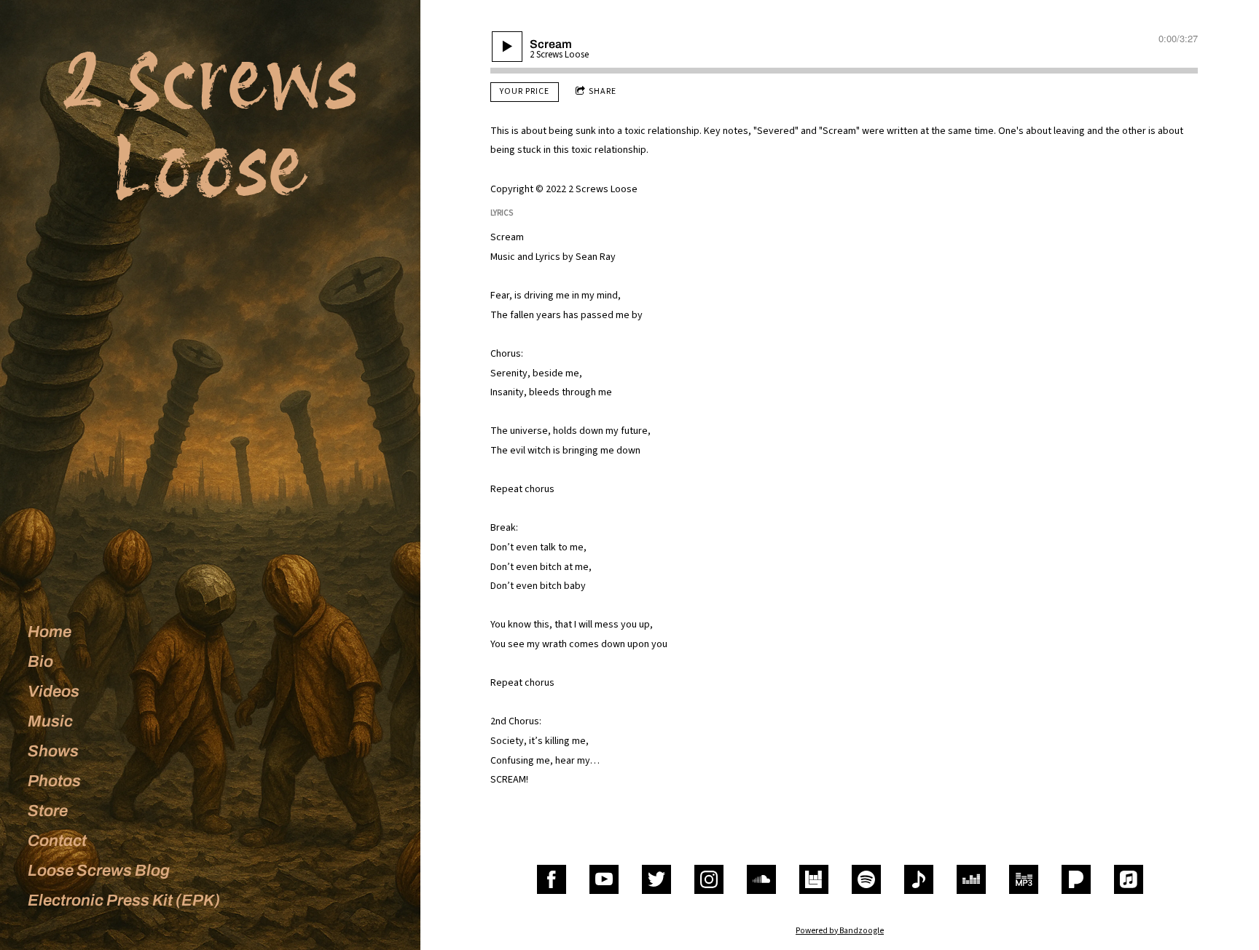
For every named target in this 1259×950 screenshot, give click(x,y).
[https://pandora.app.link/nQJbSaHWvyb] (1076, 879)
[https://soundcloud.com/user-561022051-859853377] (761, 879)
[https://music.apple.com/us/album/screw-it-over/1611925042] (1128, 879)
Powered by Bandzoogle (840, 931)
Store (48, 811)
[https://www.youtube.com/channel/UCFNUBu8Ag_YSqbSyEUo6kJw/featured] (604, 879)
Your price (524, 91)
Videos (53, 692)
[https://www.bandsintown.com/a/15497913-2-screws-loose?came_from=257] (813, 879)
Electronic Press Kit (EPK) (124, 900)
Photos (54, 781)
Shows (53, 751)
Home (49, 632)
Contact (57, 841)
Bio (40, 662)
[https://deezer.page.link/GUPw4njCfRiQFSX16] (971, 879)
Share (602, 91)
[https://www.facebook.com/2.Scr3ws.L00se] (551, 879)
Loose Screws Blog (99, 871)
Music (50, 721)
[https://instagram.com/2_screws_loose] (708, 879)
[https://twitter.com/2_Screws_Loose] (656, 879)
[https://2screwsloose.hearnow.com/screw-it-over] (918, 879)
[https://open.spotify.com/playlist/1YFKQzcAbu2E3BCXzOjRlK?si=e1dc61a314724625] (866, 879)
